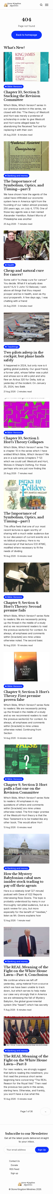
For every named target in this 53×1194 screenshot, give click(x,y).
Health (10, 265)
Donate (14, 1165)
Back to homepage (26, 34)
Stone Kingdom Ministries (23, 1189)
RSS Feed (14, 1169)
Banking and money (17, 175)
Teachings (12, 346)
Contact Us (14, 1161)
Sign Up (42, 1149)
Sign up (14, 1173)
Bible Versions (14, 86)
